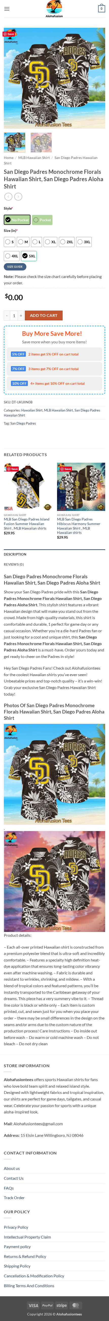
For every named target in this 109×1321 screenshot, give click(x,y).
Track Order (14, 1197)
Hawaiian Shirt (32, 410)
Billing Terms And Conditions (29, 1285)
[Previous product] (18, 197)
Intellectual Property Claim (27, 1236)
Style (8, 208)
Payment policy (17, 1246)
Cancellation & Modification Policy (34, 1275)
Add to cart (44, 315)
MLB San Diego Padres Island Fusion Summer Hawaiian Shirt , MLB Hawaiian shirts (26, 523)
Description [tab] (15, 554)
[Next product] (8, 197)
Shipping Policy (17, 1265)
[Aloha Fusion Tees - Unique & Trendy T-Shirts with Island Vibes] (54, 9)
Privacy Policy (16, 1227)
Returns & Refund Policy (25, 1256)
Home (8, 158)
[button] (7, 9)
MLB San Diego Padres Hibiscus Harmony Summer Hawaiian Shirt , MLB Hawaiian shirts (78, 526)
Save (11, 34)
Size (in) (11, 230)
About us (12, 1168)
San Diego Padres (23, 423)
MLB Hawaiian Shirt (34, 158)
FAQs (9, 1188)
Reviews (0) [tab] (14, 564)
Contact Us (14, 1178)
